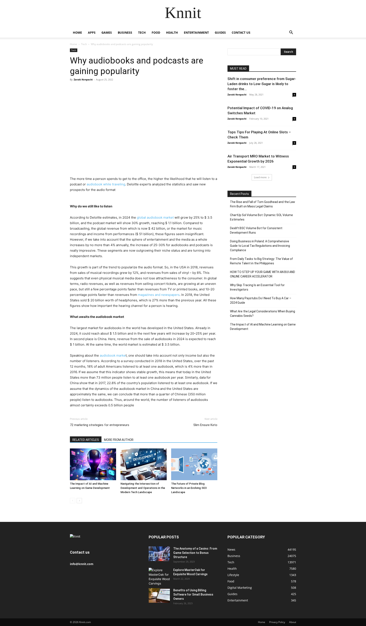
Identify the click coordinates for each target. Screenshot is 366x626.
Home (77, 32)
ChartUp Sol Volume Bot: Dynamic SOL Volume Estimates (261, 217)
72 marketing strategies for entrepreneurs (99, 425)
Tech (142, 32)
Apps (92, 32)
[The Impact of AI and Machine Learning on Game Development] (93, 464)
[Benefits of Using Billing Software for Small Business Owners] (159, 595)
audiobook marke (113, 355)
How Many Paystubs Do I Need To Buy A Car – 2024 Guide (260, 300)
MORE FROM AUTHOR (118, 439)
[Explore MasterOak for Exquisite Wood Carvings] (159, 577)
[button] (291, 33)
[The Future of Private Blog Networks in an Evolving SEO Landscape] (194, 464)
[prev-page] (72, 500)
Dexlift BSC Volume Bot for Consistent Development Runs (256, 230)
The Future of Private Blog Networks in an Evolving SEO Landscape (189, 488)
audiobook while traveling (105, 184)
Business (125, 32)
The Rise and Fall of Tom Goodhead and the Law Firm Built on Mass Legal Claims (262, 204)
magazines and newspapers (159, 295)
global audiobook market (155, 217)
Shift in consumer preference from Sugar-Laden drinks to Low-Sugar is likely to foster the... (261, 84)
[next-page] (79, 500)
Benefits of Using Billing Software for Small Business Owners (193, 594)
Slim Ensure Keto (205, 425)
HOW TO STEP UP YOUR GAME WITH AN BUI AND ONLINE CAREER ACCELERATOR (262, 274)
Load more (260, 177)
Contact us (241, 32)
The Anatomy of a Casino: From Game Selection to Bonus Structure (195, 553)
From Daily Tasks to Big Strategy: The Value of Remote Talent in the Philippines (261, 261)
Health (172, 32)
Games (106, 32)
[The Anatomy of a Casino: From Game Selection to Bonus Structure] (159, 553)
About (292, 622)
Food (156, 32)
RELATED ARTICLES (85, 439)
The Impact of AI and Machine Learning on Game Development (263, 327)
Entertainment (196, 32)
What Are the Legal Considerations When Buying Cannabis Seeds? (262, 313)
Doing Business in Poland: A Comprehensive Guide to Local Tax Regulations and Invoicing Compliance (260, 246)
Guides (220, 32)
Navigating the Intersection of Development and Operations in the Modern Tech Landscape (143, 488)
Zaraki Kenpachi (83, 79)
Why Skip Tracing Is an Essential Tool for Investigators (257, 287)
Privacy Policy (277, 622)
